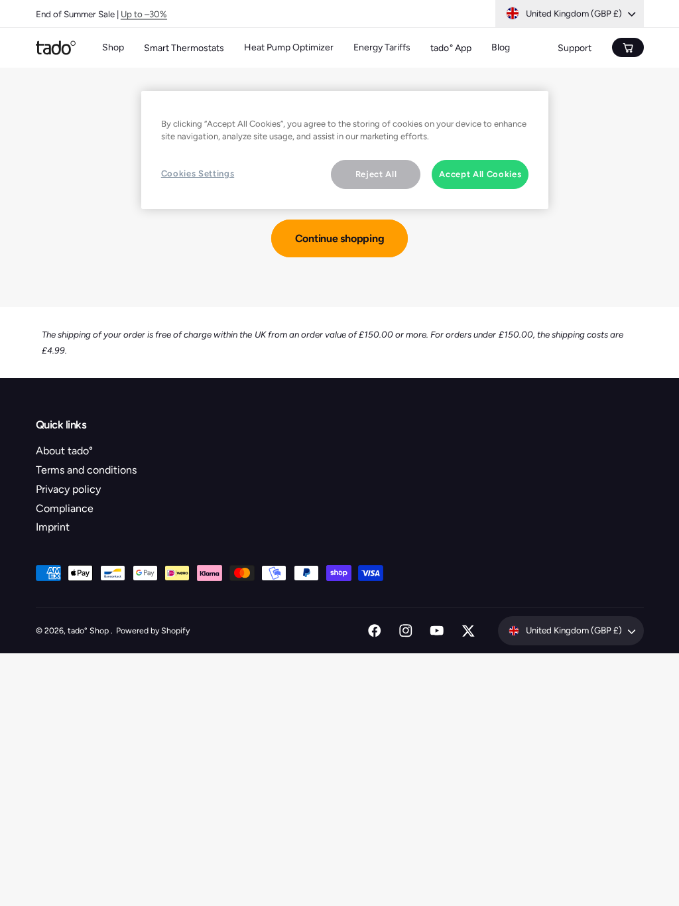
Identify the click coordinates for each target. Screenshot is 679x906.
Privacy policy (68, 489)
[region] (344, 150)
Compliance (64, 508)
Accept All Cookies (480, 174)
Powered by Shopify (153, 630)
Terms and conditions (86, 470)
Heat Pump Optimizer (289, 47)
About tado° (64, 450)
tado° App (450, 48)
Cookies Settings (197, 173)
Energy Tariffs (381, 47)
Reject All (376, 174)
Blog (500, 47)
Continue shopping (340, 238)
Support (574, 48)
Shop (113, 47)
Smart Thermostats (184, 48)
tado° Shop (89, 630)
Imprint (53, 527)
